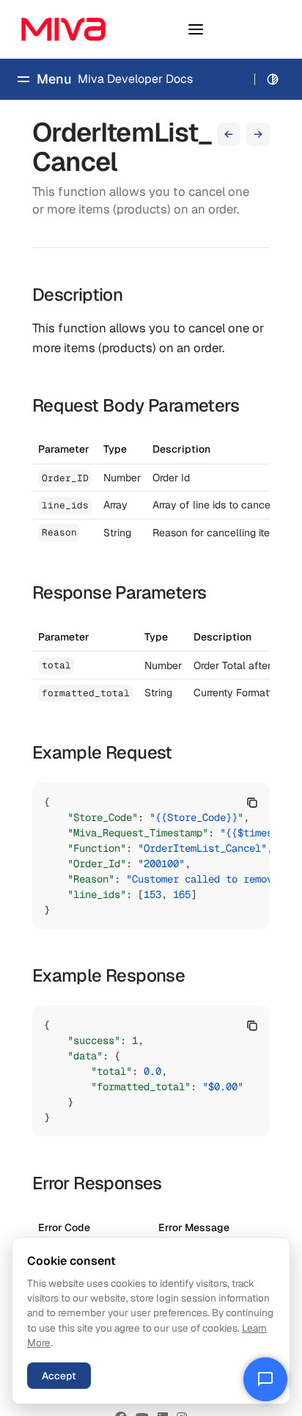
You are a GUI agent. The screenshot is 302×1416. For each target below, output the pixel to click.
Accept (59, 1375)
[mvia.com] (63, 29)
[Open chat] (265, 1379)
